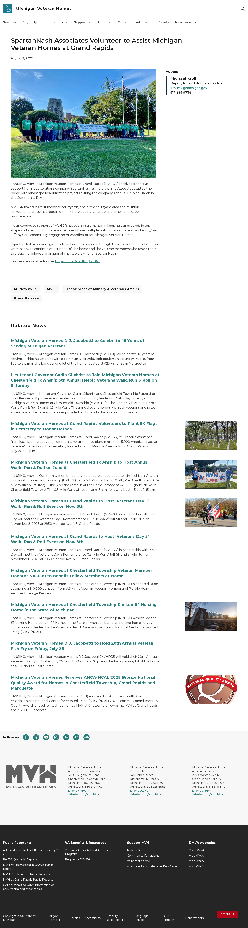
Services (9, 22)
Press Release (26, 298)
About (102, 22)
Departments (194, 918)
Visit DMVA (196, 850)
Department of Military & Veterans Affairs (102, 289)
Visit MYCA (196, 861)
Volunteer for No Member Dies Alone (152, 866)
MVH (51, 289)
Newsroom (183, 22)
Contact (124, 22)
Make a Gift (135, 850)
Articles (142, 22)
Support (80, 22)
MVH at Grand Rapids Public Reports (28, 879)
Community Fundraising (143, 855)
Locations (55, 22)
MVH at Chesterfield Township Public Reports (28, 867)
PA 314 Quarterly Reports (20, 859)
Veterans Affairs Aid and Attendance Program (89, 852)
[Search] (242, 8)
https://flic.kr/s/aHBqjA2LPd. (77, 261)
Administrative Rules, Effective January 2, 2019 (31, 852)
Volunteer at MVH (139, 861)
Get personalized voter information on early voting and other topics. (29, 887)
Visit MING (196, 866)
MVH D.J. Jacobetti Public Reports (26, 874)
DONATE (227, 914)
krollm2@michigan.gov (188, 88)
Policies (75, 918)
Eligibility (30, 22)
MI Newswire (25, 289)
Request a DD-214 (77, 859)
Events (164, 22)
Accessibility (93, 918)
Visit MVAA (196, 855)
